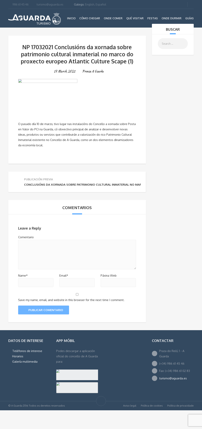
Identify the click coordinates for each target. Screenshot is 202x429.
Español (101, 4)
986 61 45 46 (20, 4)
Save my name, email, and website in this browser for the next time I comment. (71, 300)
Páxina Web (109, 275)
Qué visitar (135, 18)
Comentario (26, 237)
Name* (23, 275)
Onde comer (113, 18)
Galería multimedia (24, 361)
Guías (189, 18)
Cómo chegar (89, 18)
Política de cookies (152, 405)
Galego (79, 4)
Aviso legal (129, 405)
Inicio (71, 18)
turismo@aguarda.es (50, 4)
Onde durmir (171, 18)
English (89, 4)
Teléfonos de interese (27, 351)
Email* (63, 275)
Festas (152, 18)
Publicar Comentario (45, 310)
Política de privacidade (180, 405)
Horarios (17, 356)
